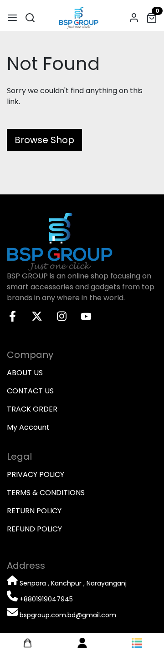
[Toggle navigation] (12, 17)
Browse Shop (44, 140)
